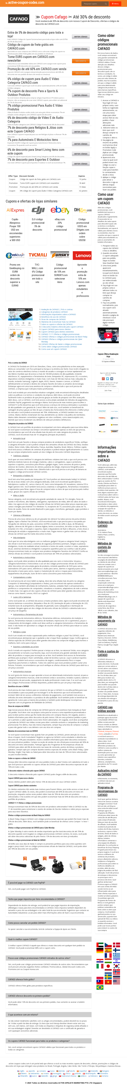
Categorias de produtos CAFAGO (54, 312)
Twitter (100, 734)
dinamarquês (90, 1073)
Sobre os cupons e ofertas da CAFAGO (57, 324)
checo (67, 1073)
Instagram (108, 731)
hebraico (94, 1076)
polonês (77, 1073)
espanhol (83, 1071)
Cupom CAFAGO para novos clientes (56, 329)
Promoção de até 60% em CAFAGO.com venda (37, 69)
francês (72, 1071)
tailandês (44, 1076)
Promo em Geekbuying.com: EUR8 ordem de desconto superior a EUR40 (18, 275)
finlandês (24, 1076)
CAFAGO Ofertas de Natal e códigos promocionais (61, 344)
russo (52, 1071)
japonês (31, 1071)
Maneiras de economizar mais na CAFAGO (58, 322)
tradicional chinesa (68, 1076)
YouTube (115, 734)
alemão (61, 1071)
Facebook (101, 731)
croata (46, 1073)
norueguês (56, 1073)
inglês (21, 1071)
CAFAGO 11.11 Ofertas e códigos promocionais (60, 334)
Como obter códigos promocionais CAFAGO (59, 346)
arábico (83, 1076)
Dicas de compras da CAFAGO (53, 319)
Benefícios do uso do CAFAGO (53, 317)
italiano (23, 1073)
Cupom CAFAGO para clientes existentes (57, 332)
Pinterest (116, 731)
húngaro (105, 1071)
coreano (42, 1071)
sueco (34, 1076)
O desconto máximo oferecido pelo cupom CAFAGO (62, 327)
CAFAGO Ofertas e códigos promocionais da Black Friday (64, 337)
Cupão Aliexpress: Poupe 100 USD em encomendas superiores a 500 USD (15, 230)
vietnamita (34, 1073)
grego (54, 1076)
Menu (116, 3)
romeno (104, 1076)
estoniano (103, 1073)
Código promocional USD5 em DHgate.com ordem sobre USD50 (83, 230)
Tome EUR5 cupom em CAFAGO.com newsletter (31, 58)
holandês (94, 1071)
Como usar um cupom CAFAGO (54, 349)
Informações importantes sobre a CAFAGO (59, 314)
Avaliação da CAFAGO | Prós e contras (57, 309)
